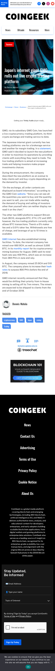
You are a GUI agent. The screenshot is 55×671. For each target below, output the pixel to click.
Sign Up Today (12, 642)
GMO (21, 320)
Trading (6, 326)
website (21, 194)
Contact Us (27, 436)
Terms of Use (27, 459)
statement (45, 148)
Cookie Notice (27, 482)
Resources (34, 30)
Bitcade (20, 30)
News (7, 30)
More (47, 30)
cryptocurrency (9, 320)
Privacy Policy (27, 470)
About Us (27, 493)
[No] (51, 662)
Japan (30, 320)
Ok (28, 667)
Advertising (27, 447)
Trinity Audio (29, 121)
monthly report (21, 248)
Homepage (9, 107)
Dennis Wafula (12, 87)
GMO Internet (9, 239)
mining (39, 320)
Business (9, 44)
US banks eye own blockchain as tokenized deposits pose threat (21, 3)
